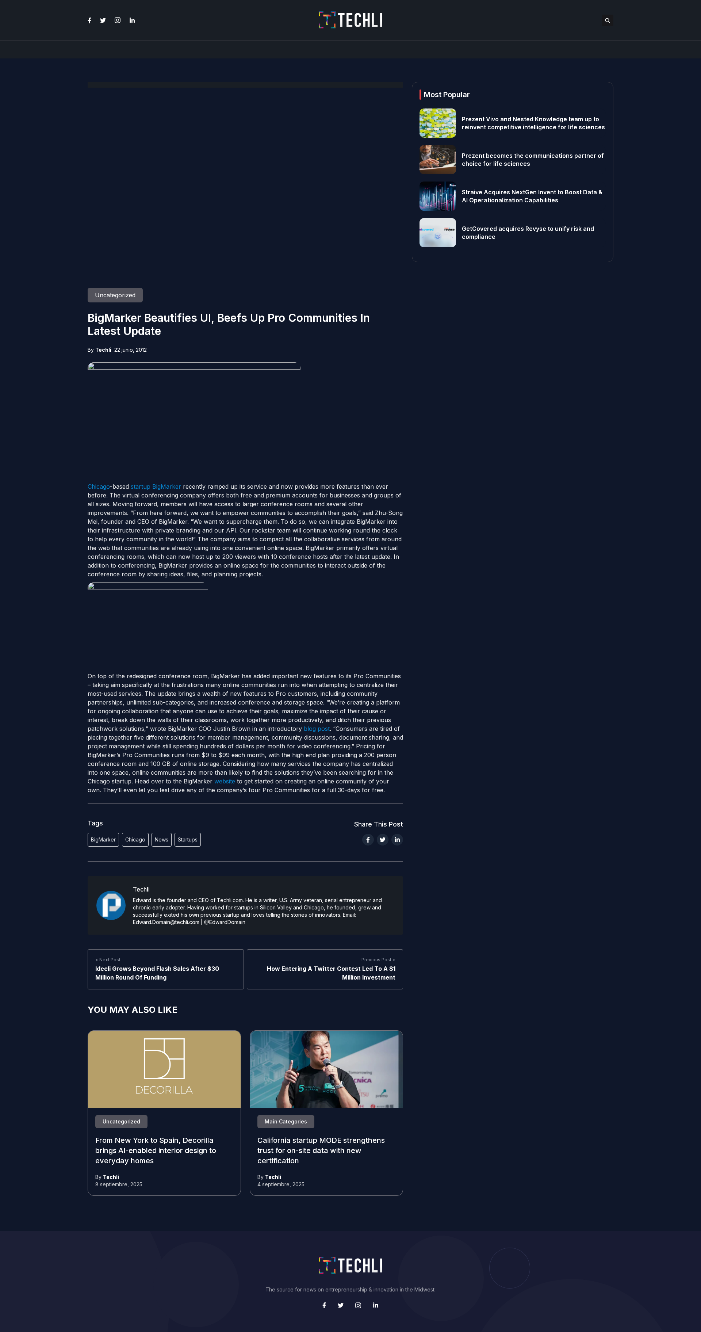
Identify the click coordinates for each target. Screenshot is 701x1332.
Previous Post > (378, 959)
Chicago (99, 486)
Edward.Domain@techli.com (166, 922)
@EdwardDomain (224, 922)
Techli (103, 350)
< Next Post (107, 959)
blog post (317, 728)
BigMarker (166, 486)
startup (140, 486)
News (161, 839)
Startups (188, 839)
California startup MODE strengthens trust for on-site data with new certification (321, 1150)
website (224, 781)
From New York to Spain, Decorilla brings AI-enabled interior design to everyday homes (155, 1150)
